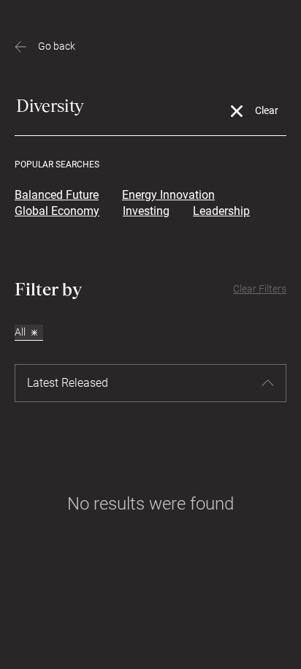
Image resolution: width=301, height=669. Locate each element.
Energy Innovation (168, 195)
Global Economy (57, 211)
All (20, 332)
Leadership (221, 211)
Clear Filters (259, 289)
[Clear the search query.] (237, 111)
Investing (146, 211)
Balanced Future (57, 195)
